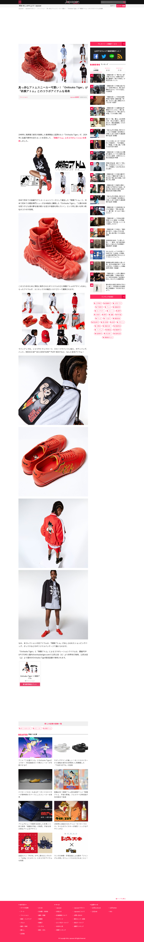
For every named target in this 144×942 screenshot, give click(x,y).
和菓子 (40, 923)
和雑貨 (40, 919)
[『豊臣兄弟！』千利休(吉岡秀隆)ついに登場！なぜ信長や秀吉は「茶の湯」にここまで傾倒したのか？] (97, 222)
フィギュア (99, 330)
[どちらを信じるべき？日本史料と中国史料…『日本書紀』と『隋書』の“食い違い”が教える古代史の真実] (97, 145)
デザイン (121, 322)
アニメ (109, 307)
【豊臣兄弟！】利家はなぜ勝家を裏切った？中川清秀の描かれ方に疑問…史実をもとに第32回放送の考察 (115, 155)
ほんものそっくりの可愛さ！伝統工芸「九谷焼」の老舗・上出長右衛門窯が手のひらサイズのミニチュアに (115, 254)
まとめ (40, 908)
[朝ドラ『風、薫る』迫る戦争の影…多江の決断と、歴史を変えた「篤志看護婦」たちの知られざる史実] (97, 123)
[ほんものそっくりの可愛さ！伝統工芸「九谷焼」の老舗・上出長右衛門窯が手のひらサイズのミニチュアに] (97, 255)
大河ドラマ (118, 303)
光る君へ (108, 334)
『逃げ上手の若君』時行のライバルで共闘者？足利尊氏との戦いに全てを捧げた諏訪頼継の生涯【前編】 (115, 133)
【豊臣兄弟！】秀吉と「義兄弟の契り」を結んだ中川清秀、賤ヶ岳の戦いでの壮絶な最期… (115, 232)
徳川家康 (105, 322)
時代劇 (119, 315)
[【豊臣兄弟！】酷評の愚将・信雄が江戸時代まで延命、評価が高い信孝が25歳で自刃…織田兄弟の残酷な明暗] (97, 189)
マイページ (59, 919)
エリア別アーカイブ (62, 923)
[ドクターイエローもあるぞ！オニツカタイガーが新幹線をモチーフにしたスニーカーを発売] (35, 779)
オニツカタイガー (26, 728)
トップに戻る (121, 899)
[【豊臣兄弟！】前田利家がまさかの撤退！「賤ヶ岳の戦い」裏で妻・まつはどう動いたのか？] (97, 211)
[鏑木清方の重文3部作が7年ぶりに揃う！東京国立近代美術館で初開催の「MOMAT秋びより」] (97, 288)
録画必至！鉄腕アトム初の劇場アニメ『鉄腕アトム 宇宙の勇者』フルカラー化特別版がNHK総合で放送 (71, 794)
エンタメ (41, 926)
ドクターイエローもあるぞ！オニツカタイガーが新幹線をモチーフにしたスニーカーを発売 (35, 794)
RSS (120, 56)
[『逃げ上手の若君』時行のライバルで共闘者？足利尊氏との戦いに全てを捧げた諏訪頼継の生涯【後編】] (97, 200)
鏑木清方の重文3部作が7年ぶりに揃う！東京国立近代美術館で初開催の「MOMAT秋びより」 (115, 287)
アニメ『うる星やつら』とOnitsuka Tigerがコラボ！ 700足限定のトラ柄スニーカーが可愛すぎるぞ (35, 762)
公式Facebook (96, 56)
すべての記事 (24, 908)
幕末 (105, 315)
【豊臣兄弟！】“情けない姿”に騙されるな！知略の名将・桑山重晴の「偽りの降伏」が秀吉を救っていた (115, 77)
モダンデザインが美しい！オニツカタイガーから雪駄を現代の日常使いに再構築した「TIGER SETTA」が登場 (71, 762)
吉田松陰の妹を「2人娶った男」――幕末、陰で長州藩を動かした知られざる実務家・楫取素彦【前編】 (115, 243)
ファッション (41, 8)
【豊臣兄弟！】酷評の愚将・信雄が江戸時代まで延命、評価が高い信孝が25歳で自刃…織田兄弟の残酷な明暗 (115, 188)
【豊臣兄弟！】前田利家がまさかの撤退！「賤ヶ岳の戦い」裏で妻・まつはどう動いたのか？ (115, 210)
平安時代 (100, 307)
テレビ (99, 318)
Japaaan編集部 (74, 97)
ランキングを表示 (107, 297)
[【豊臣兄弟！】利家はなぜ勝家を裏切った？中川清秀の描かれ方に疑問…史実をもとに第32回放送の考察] (97, 156)
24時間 (95, 69)
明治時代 (96, 322)
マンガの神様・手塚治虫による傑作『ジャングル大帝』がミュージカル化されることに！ (71, 856)
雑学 (119, 311)
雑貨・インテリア (25, 919)
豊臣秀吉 (118, 326)
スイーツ (111, 311)
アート (22, 911)
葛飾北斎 (118, 334)
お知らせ (59, 911)
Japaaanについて (79, 911)
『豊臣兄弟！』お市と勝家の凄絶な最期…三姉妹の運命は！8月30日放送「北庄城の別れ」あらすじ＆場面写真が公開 (115, 277)
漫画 (112, 315)
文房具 (98, 326)
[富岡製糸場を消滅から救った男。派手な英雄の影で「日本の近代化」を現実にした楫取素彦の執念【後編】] (97, 266)
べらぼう (108, 318)
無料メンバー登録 (79, 919)
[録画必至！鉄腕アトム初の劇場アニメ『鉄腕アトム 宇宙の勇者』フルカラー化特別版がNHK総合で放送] (71, 779)
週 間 (107, 69)
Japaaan (72, 2)
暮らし (22, 930)
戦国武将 (117, 307)
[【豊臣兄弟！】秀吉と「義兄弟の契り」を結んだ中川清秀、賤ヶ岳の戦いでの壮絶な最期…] (97, 233)
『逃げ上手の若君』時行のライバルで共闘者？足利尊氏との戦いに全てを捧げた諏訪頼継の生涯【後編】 (115, 199)
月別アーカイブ (78, 923)
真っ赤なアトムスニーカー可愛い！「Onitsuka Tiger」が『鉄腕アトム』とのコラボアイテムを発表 (75, 8)
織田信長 (117, 318)
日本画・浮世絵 (43, 911)
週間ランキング (79, 926)
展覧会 (109, 330)
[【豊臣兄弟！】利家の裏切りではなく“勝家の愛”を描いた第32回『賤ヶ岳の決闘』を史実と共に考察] (97, 178)
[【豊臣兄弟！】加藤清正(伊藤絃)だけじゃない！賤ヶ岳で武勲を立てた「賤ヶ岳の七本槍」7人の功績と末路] (97, 111)
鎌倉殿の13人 (108, 337)
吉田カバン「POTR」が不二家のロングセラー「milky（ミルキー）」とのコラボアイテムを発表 (35, 858)
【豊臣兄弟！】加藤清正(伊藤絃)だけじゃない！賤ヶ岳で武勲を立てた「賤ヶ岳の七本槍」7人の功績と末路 (115, 111)
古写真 (22, 934)
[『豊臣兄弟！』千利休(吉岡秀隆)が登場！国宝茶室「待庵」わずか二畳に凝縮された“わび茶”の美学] (97, 100)
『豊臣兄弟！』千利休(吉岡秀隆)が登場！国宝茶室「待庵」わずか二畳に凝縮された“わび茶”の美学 (115, 100)
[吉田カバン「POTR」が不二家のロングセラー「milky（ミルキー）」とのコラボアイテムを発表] (35, 843)
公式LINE (112, 56)
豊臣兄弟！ (107, 326)
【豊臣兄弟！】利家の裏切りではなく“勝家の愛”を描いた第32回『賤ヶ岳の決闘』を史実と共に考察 (115, 177)
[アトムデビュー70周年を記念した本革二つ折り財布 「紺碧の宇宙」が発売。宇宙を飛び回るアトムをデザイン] (35, 811)
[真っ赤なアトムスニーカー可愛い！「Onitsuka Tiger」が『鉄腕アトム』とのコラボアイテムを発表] (53, 63)
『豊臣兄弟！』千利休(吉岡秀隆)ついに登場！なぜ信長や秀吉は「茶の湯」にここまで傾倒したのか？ (115, 221)
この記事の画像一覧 (54, 723)
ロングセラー (100, 311)
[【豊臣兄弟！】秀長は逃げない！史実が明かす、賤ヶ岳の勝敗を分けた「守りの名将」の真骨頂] (97, 89)
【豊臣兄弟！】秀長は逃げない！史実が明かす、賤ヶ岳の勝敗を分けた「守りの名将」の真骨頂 (115, 89)
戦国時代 (108, 303)
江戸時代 (98, 303)
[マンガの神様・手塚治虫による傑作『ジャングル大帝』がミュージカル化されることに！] (71, 843)
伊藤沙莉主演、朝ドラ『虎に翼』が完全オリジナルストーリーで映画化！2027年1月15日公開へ (115, 166)
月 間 (119, 69)
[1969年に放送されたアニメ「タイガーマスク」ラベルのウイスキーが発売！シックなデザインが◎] (71, 811)
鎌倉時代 (118, 330)
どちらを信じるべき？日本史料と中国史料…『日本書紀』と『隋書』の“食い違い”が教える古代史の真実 (115, 144)
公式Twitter (104, 56)
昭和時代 (99, 334)
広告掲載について (61, 915)
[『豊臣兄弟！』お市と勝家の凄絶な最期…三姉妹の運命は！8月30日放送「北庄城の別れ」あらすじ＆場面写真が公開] (97, 277)
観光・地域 (23, 926)
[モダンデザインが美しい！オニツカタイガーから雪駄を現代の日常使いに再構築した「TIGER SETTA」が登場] (71, 747)
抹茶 (113, 322)
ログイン (113, 6)
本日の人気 (59, 926)
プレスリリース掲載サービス (107, 44)
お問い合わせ (78, 915)
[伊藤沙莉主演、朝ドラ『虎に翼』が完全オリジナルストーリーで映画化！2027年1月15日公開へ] (97, 167)
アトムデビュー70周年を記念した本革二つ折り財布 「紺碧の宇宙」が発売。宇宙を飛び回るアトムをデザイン (34, 826)
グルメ (22, 923)
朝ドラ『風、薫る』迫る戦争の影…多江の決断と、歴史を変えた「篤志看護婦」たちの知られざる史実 (115, 122)
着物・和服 (41, 915)
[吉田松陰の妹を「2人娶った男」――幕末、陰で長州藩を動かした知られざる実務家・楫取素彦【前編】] (97, 244)
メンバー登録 (121, 6)
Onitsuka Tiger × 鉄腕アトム (30, 677)
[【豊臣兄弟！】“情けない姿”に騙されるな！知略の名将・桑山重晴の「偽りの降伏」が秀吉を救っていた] (97, 78)
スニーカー (38, 728)
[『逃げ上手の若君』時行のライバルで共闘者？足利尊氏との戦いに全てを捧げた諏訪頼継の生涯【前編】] (97, 134)
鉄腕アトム (48, 728)
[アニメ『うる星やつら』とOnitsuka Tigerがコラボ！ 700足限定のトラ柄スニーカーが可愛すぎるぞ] (35, 747)
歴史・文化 (41, 930)
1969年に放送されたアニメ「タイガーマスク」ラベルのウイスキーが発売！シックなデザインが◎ (71, 826)
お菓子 (98, 315)
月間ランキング (61, 930)
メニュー (19, 2)
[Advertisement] (53, 27)
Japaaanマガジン (30, 8)
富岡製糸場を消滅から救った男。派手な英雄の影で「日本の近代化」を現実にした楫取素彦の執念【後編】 (115, 265)
